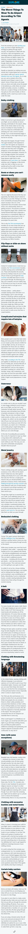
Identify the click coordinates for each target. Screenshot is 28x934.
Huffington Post (10, 538)
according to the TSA (14, 360)
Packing (3, 7)
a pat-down (14, 160)
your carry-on (11, 510)
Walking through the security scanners (12, 483)
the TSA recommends (14, 223)
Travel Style (10, 7)
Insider (3, 145)
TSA (14, 782)
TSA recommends (14, 268)
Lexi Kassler (6, 22)
